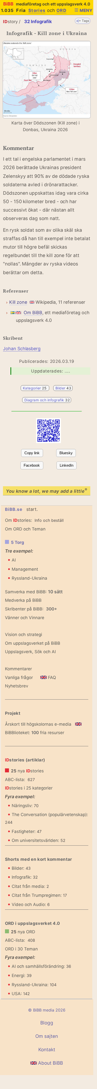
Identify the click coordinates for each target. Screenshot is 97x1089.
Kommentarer (18, 668)
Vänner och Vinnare (24, 617)
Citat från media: (30, 886)
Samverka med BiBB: (26, 591)
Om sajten (46, 1036)
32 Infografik (38, 21)
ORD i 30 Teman (21, 948)
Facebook (32, 465)
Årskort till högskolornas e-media (38, 724)
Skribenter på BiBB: (31, 608)
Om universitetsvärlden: (38, 840)
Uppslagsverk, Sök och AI (30, 651)
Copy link (32, 453)
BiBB (46, 3)
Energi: (22, 975)
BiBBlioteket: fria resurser (34, 732)
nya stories (27, 770)
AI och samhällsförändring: (41, 966)
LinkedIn (66, 465)
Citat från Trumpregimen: (39, 895)
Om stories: (18, 520)
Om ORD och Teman (25, 528)
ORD (61, 10)
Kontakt (46, 1049)
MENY (86, 10)
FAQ (51, 677)
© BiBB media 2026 (46, 1010)
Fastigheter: (27, 831)
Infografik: (25, 877)
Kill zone (18, 302)
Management (25, 569)
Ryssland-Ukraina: (34, 984)
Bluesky (66, 453)
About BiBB (50, 1063)
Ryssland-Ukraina (29, 578)
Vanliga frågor (19, 677)
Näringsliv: (25, 805)
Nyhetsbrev (16, 685)
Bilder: (21, 868)
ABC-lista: (15, 779)
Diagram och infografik (47, 400)
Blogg (46, 1023)
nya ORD (23, 931)
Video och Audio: (31, 904)
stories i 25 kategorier (28, 788)
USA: (21, 993)
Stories (37, 10)
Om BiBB (33, 312)
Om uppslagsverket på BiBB (32, 643)
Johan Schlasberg (22, 348)
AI (14, 560)
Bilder (63, 388)
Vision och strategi (23, 634)
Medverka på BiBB (23, 600)
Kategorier (35, 388)
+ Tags (84, 21)
